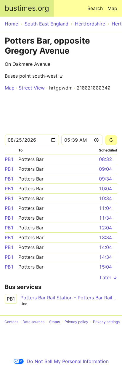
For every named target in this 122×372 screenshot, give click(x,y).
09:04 (105, 169)
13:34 (105, 237)
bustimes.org (27, 8)
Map (112, 8)
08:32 (105, 159)
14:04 (105, 247)
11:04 (105, 208)
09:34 (105, 179)
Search (95, 8)
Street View (32, 88)
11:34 (105, 218)
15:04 (105, 267)
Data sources (33, 322)
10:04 (105, 188)
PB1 (9, 159)
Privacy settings (106, 322)
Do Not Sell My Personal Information (68, 361)
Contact (11, 322)
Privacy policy (76, 322)
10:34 (105, 198)
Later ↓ (108, 277)
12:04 (105, 228)
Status (54, 322)
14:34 (105, 257)
